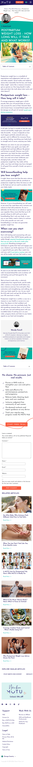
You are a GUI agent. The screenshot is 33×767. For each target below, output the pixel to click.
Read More (6, 520)
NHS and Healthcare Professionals (25, 718)
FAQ (3, 714)
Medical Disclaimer (7, 741)
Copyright (5, 747)
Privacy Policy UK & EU (8, 737)
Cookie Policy (6, 744)
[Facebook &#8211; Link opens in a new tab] (2, 704)
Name (4, 461)
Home (6, 9)
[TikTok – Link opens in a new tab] (19, 704)
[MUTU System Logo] (5, 2)
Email (4, 467)
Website (4, 473)
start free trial (16, 424)
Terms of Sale (6, 734)
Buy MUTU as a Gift (8, 723)
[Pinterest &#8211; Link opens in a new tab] (14, 704)
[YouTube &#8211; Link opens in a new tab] (6, 704)
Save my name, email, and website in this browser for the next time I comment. (16, 482)
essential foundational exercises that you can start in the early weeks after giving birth (16, 241)
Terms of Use (6, 749)
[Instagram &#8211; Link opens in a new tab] (10, 704)
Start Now (19, 2)
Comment (5, 441)
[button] (16, 66)
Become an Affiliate (24, 714)
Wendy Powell (7, 26)
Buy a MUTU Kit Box (8, 720)
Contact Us (5, 717)
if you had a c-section (17, 252)
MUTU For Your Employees (23, 722)
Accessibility (5, 725)
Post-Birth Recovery (15, 9)
